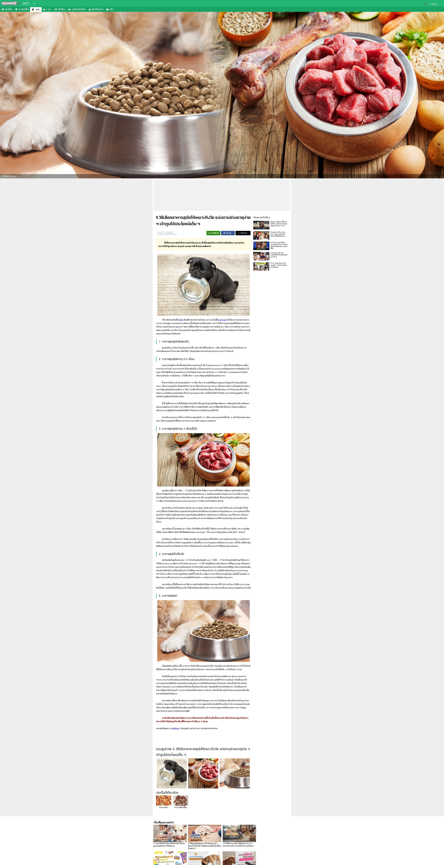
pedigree (175, 728)
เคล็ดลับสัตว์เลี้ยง (79, 9)
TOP (438, 861)
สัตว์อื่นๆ (61, 9)
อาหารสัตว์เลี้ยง (180, 807)
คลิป (111, 9)
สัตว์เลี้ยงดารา (97, 9)
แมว (49, 9)
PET (26, 3)
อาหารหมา (222, 320)
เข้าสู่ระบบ (434, 4)
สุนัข (38, 9)
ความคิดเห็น (214, 233)
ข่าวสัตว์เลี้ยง (23, 9)
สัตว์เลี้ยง (8, 9)
